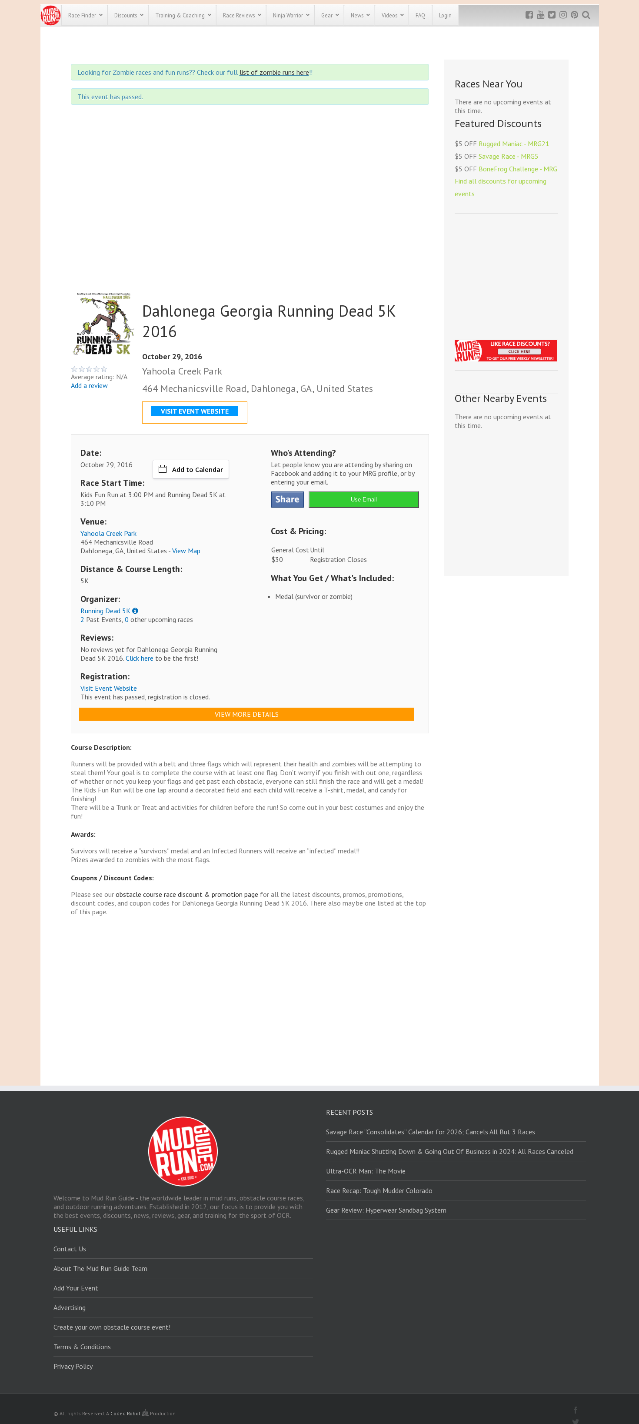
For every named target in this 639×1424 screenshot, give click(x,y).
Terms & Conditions (82, 1346)
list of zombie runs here (274, 72)
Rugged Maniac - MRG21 (514, 143)
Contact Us (69, 1248)
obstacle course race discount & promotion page (187, 894)
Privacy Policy (73, 1366)
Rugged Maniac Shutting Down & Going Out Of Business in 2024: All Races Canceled (449, 1151)
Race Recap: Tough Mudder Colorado (379, 1190)
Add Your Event (75, 1288)
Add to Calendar (197, 469)
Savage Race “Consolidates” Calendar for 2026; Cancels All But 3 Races (430, 1131)
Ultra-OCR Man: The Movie (366, 1171)
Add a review (89, 385)
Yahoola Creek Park (108, 533)
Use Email (364, 499)
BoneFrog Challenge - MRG (518, 168)
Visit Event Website (108, 688)
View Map (186, 550)
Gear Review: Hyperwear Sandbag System (386, 1210)
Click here (139, 658)
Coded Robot (126, 1413)
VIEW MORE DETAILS (247, 714)
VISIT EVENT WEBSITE (195, 411)
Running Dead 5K (105, 610)
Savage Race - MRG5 (509, 156)
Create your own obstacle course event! (111, 1327)
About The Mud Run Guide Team (100, 1268)
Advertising (69, 1307)
